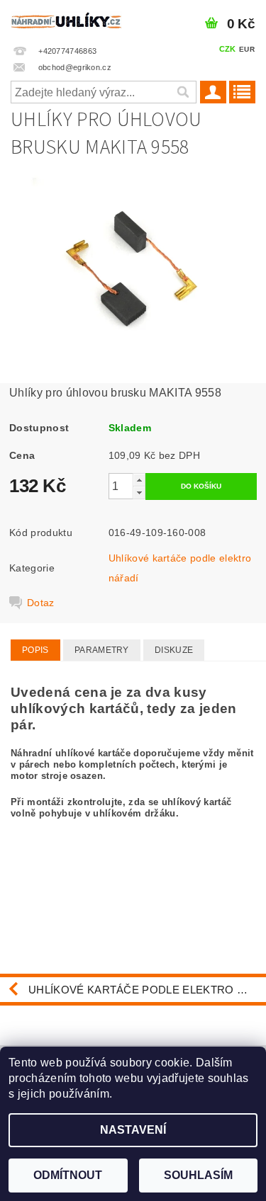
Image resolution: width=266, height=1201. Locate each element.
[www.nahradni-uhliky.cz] (67, 18)
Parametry (101, 650)
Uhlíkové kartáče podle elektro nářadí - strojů (147, 990)
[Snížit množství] (139, 492)
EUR (247, 49)
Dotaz (41, 602)
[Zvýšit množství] (139, 479)
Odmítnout (67, 1175)
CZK (227, 49)
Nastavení (133, 1130)
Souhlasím (198, 1175)
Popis (35, 650)
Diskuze (174, 650)
